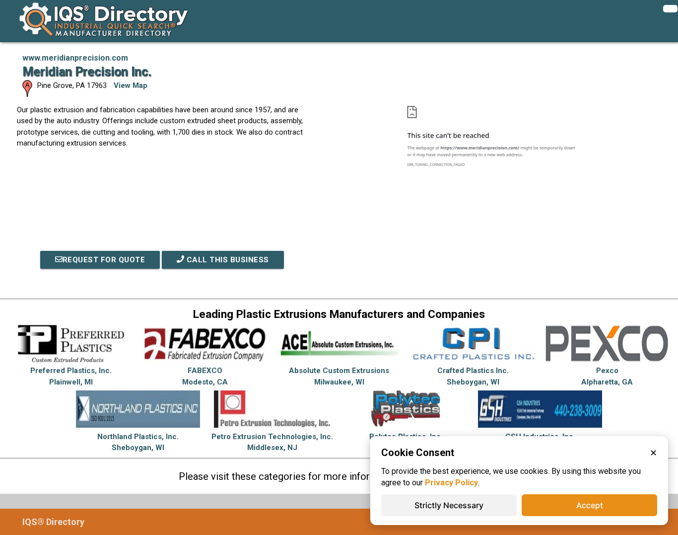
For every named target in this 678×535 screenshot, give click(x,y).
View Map (130, 85)
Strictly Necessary (448, 505)
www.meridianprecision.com (75, 58)
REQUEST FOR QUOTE (104, 259)
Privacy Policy (451, 482)
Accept (589, 505)
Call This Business (226, 259)
